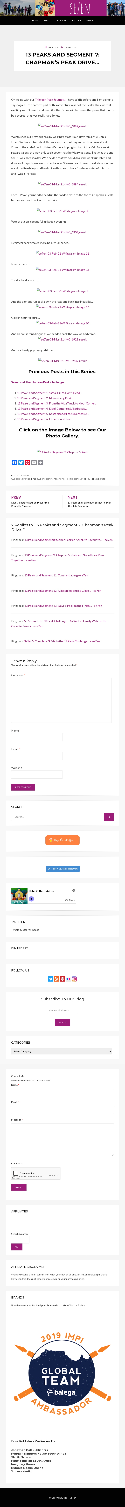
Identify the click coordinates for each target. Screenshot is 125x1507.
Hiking (26, 475)
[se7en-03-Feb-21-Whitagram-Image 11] (62, 253)
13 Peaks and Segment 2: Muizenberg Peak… (45, 398)
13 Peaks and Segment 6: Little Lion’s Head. (44, 419)
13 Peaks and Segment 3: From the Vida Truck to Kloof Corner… (57, 403)
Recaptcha (17, 1163)
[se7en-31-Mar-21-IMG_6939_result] (62, 360)
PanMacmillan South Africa (31, 1460)
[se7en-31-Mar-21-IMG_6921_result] (62, 339)
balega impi (38, 479)
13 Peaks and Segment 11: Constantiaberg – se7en (56, 575)
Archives (61, 20)
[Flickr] (68, 978)
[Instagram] (74, 978)
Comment (18, 675)
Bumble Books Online (27, 1467)
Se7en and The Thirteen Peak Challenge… (38, 382)
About (47, 20)
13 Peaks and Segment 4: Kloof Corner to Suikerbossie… (52, 408)
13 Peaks (25, 479)
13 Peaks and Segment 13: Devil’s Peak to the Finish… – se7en (63, 605)
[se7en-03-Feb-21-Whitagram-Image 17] (62, 307)
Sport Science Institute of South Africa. (62, 1305)
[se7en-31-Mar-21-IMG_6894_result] (62, 184)
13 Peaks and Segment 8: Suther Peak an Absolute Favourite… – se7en (68, 540)
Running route (97, 479)
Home (35, 20)
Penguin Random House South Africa (38, 1453)
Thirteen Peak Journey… (50, 99)
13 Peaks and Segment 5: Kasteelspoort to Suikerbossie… (53, 414)
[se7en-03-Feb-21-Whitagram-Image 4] (62, 210)
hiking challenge (76, 479)
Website (16, 767)
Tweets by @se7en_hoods (25, 929)
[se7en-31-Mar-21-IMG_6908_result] (62, 232)
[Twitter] (51, 978)
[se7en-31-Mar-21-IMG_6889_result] (62, 126)
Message (17, 1119)
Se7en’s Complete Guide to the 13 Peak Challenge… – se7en (62, 641)
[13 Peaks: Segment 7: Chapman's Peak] (62, 452)
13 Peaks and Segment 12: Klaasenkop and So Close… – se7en (62, 590)
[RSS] (57, 978)
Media (89, 20)
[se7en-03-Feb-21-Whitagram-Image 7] (62, 290)
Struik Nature (21, 1457)
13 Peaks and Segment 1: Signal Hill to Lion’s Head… (49, 393)
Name (16, 730)
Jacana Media (21, 1471)
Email (15, 749)
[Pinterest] (62, 978)
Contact (76, 20)
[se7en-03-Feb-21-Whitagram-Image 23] (62, 269)
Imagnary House (23, 1464)
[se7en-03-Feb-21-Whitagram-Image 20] (62, 323)
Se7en (73, 1497)
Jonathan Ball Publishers (29, 1450)
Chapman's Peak (55, 479)
